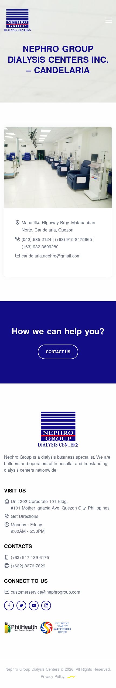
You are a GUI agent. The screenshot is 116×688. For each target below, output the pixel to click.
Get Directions (24, 516)
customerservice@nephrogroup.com (45, 592)
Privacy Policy (52, 676)
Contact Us (58, 351)
